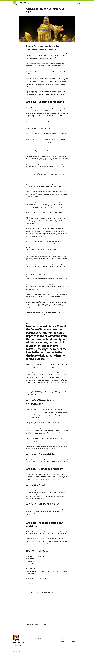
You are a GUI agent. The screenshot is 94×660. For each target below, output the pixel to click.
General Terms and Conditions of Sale (68, 651)
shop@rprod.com (33, 563)
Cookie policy (78, 651)
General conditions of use (52, 651)
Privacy (59, 651)
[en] (77, 3)
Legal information (44, 651)
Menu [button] (80, 3)
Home (19, 3)
